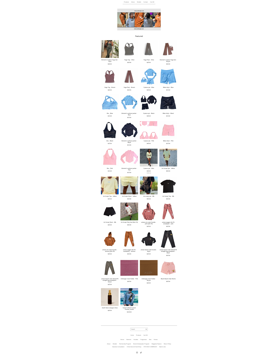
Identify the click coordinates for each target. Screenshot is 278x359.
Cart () (152, 2)
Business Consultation (118, 347)
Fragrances (143, 339)
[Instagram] (137, 352)
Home (132, 335)
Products (126, 2)
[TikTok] (141, 352)
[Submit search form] (146, 329)
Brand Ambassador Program (141, 344)
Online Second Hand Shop (134, 347)
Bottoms (128, 339)
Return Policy (167, 344)
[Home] (139, 19)
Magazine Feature (156, 344)
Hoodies (135, 339)
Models (139, 2)
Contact (145, 2)
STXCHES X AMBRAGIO (150, 347)
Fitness (156, 339)
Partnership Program (125, 344)
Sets (150, 339)
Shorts (122, 339)
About (133, 2)
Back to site (162, 347)
